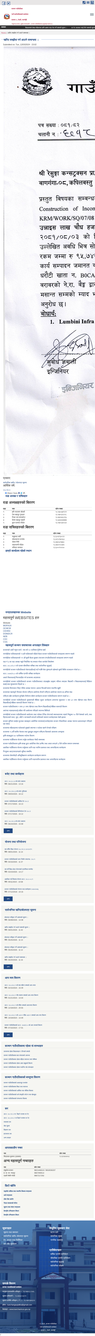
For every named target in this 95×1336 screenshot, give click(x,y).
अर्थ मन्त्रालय (8, 1195)
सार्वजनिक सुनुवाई (57, 1262)
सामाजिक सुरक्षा (56, 1236)
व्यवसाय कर (7, 1122)
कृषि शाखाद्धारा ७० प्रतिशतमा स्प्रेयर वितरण (18, 736)
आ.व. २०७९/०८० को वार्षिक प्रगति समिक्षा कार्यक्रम (21, 673)
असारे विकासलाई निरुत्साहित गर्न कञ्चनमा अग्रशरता (21, 677)
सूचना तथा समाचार (11, 1232)
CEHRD (6, 631)
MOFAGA (7, 626)
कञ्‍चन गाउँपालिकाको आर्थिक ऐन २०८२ (17, 801)
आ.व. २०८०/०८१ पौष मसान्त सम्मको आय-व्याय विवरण (21, 995)
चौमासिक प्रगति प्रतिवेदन (60, 1258)
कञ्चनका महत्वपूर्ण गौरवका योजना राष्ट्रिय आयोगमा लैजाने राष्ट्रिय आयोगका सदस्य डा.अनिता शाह (37, 692)
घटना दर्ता (54, 1232)
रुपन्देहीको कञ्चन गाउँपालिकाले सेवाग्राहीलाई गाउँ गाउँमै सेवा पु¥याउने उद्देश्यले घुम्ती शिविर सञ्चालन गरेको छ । (42, 670)
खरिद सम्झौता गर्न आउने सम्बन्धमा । (16, 957)
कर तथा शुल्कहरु (10, 1244)
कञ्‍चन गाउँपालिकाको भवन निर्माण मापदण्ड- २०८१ (20, 859)
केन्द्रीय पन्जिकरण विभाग (11, 1211)
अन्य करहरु (7, 1138)
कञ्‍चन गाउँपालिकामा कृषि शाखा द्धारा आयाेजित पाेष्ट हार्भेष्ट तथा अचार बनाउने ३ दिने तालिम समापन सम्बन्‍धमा (41, 744)
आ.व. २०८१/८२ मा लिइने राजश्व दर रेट (16, 1114)
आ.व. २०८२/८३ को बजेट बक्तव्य (15, 821)
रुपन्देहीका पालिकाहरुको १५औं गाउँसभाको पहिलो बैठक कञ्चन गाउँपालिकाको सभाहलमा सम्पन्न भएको (39, 654)
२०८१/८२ (6, 490)
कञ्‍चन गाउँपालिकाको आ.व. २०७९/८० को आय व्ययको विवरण (23, 1025)
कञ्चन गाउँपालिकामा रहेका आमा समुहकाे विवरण (18, 1063)
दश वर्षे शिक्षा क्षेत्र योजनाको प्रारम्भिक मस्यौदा (19, 869)
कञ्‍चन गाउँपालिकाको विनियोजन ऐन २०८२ (18, 811)
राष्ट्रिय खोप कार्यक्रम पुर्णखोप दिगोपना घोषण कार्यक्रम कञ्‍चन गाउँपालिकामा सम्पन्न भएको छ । (36, 696)
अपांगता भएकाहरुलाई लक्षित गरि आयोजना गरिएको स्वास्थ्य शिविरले (26, 710)
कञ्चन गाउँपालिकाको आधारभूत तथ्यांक (15, 1083)
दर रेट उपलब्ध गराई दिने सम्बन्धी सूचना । (65, 28)
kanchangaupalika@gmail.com (19, 1305)
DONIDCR (7, 634)
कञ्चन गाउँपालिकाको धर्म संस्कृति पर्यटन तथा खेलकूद (20, 1094)
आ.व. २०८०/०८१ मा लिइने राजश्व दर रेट (16, 1118)
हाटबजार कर (8, 1134)
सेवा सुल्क (7, 1126)
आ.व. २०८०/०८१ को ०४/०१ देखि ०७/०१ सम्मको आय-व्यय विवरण (25, 1015)
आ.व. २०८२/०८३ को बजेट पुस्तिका (16, 791)
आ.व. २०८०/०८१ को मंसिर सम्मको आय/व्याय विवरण (21, 1005)
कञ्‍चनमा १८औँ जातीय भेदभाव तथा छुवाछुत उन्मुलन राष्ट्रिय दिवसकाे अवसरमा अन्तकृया (33, 732)
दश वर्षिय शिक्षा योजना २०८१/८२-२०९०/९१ (18, 849)
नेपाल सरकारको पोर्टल (10, 1203)
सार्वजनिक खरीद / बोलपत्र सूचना (15, 483)
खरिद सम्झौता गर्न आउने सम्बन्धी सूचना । (17, 927)
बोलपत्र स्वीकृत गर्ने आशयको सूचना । (16, 917)
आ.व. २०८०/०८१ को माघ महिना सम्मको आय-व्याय (20, 985)
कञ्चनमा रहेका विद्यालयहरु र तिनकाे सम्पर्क (17, 1051)
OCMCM (7, 628)
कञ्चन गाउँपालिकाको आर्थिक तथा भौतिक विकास (18, 1091)
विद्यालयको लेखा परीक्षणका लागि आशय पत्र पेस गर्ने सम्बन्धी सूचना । (27, 28)
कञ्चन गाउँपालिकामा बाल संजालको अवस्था (17, 1055)
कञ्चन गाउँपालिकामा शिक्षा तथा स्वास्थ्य (16, 1087)
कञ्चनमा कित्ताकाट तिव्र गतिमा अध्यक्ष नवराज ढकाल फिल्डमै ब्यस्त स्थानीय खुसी (32, 688)
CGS (5, 642)
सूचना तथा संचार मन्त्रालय (12, 1207)
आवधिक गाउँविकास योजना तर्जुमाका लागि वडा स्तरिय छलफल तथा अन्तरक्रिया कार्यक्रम (34, 747)
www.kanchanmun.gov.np (19, 1309)
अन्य (8, 831)
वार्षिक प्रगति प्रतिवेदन (59, 1254)
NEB (5, 636)
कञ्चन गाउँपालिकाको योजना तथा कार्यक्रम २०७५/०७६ (22, 889)
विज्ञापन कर (7, 1130)
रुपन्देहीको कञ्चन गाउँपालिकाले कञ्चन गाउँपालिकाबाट (23, 681)
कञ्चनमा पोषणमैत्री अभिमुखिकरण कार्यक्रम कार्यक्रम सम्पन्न (24, 755)
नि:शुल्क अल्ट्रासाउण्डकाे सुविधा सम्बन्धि (17, 751)
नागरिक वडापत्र (56, 1240)
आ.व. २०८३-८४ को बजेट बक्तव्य (15, 781)
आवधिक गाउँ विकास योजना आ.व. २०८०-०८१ (19, 879)
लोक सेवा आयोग (8, 1199)
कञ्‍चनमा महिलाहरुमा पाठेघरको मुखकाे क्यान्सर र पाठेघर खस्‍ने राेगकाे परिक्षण (29, 728)
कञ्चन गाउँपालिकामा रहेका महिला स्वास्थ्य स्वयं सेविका (20, 1059)
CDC (5, 639)
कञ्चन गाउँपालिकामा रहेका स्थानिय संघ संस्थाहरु (19, 1067)
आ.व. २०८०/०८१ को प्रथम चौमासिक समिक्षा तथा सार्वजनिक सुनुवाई (27, 666)
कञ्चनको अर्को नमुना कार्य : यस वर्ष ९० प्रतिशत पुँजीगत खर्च (24, 650)
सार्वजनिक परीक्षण (57, 1265)
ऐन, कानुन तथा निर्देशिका (13, 1240)
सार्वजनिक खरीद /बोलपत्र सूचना (16, 1236)
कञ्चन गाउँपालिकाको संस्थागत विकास (15, 1098)
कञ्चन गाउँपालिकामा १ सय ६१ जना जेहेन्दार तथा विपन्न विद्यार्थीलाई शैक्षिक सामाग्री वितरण (35, 707)
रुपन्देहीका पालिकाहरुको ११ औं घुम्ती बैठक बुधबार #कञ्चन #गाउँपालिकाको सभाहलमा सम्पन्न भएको (38, 658)
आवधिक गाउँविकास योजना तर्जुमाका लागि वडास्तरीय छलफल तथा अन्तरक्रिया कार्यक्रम (34, 759)
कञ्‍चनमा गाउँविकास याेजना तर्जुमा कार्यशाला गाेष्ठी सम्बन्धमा (24, 740)
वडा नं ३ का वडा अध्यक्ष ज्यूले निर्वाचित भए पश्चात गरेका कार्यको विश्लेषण (29, 662)
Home (3, 33)
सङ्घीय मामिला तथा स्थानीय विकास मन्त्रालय (18, 1191)
